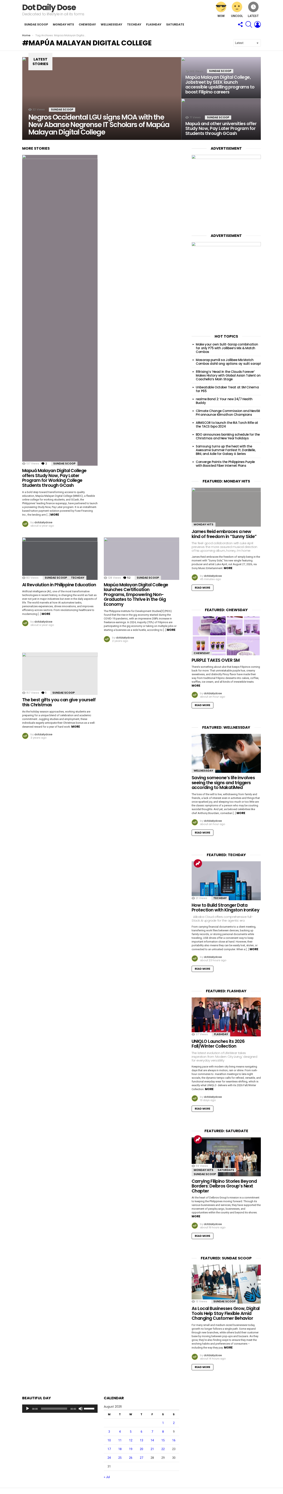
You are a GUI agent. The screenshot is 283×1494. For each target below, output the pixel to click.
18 (120, 1449)
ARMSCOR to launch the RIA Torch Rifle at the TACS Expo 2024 (227, 424)
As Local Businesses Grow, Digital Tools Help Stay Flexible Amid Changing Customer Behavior (226, 1313)
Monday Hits (63, 24)
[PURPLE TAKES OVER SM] (226, 635)
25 (120, 1457)
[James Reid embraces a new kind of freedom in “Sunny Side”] (226, 507)
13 (141, 1440)
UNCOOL (237, 16)
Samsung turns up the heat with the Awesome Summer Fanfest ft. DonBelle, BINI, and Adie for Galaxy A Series (226, 450)
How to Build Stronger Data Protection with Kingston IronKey (225, 907)
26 (130, 1457)
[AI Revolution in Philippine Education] (60, 558)
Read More (202, 587)
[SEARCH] (249, 24)
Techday (134, 24)
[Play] (27, 1409)
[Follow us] (240, 24)
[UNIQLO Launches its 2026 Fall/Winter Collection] (226, 1016)
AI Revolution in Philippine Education (59, 585)
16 (173, 1440)
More (54, 515)
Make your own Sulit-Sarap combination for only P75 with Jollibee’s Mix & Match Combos (227, 348)
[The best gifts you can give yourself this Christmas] (60, 674)
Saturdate (175, 24)
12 (130, 1440)
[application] (60, 1408)
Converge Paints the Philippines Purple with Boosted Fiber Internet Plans (225, 464)
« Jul (107, 1477)
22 (163, 1449)
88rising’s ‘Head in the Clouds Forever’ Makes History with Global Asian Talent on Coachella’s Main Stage (228, 375)
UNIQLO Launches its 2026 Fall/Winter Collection (218, 1043)
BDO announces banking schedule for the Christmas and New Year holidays (228, 436)
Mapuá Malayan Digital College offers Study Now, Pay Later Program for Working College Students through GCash (54, 478)
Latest (253, 16)
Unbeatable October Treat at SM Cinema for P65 (227, 389)
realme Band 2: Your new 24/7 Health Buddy (224, 401)
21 (152, 1449)
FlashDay (153, 24)
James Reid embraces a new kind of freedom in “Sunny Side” (224, 533)
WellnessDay (111, 24)
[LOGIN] (257, 24)
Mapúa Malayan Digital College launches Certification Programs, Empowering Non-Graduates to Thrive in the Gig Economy (136, 594)
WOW (221, 16)
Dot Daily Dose (49, 7)
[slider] (90, 1408)
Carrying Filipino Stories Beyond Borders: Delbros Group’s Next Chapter (224, 1186)
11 (120, 1440)
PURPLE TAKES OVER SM (216, 660)
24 (109, 1457)
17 (109, 1449)
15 (163, 1440)
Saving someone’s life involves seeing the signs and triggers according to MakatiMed (223, 782)
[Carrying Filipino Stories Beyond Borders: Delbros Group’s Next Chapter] (226, 1156)
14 (152, 1440)
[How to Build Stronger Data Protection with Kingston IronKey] (226, 880)
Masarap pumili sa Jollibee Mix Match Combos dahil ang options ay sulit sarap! (228, 362)
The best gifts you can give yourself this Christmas (59, 702)
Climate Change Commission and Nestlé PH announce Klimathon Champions (228, 413)
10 (109, 1440)
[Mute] (81, 1409)
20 (141, 1449)
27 (141, 1457)
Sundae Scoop (36, 24)
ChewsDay (87, 24)
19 (130, 1449)
